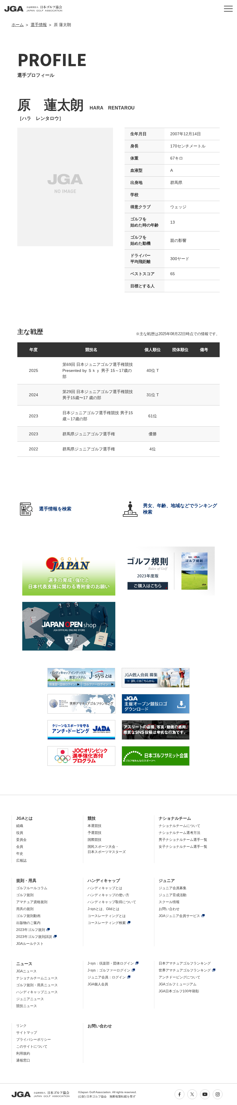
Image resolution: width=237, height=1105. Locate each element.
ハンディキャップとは (105, 888)
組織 (19, 826)
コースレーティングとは (107, 916)
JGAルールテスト (30, 944)
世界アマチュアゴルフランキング (185, 970)
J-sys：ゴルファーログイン (109, 970)
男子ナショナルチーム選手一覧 (183, 840)
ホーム (18, 24)
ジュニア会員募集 (172, 888)
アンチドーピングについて (179, 977)
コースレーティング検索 (107, 923)
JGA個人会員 (98, 984)
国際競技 (94, 840)
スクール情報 (169, 902)
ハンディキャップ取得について (112, 902)
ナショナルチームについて (179, 826)
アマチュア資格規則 (31, 902)
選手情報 (39, 24)
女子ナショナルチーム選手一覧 (183, 847)
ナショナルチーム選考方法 (179, 833)
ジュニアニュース (30, 999)
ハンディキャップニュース (37, 992)
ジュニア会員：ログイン (107, 977)
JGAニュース (26, 971)
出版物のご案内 (28, 923)
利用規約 (23, 1053)
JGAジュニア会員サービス (179, 916)
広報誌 (21, 861)
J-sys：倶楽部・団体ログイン (111, 963)
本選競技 (94, 826)
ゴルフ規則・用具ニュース (37, 985)
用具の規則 (25, 909)
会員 (19, 847)
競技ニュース (26, 1006)
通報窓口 (23, 1060)
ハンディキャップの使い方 (108, 895)
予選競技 (94, 833)
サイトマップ (26, 1033)
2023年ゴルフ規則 (30, 930)
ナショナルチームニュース (37, 978)
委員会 (21, 840)
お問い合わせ (169, 909)
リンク (21, 1026)
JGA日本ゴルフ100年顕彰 (179, 991)
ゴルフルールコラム (31, 888)
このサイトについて (31, 1046)
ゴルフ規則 (25, 895)
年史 (19, 854)
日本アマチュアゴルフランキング (185, 963)
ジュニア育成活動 (172, 895)
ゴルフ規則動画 (28, 916)
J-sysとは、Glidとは (103, 909)
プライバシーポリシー (33, 1040)
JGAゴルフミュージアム (178, 984)
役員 (19, 833)
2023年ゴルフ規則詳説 (34, 937)
